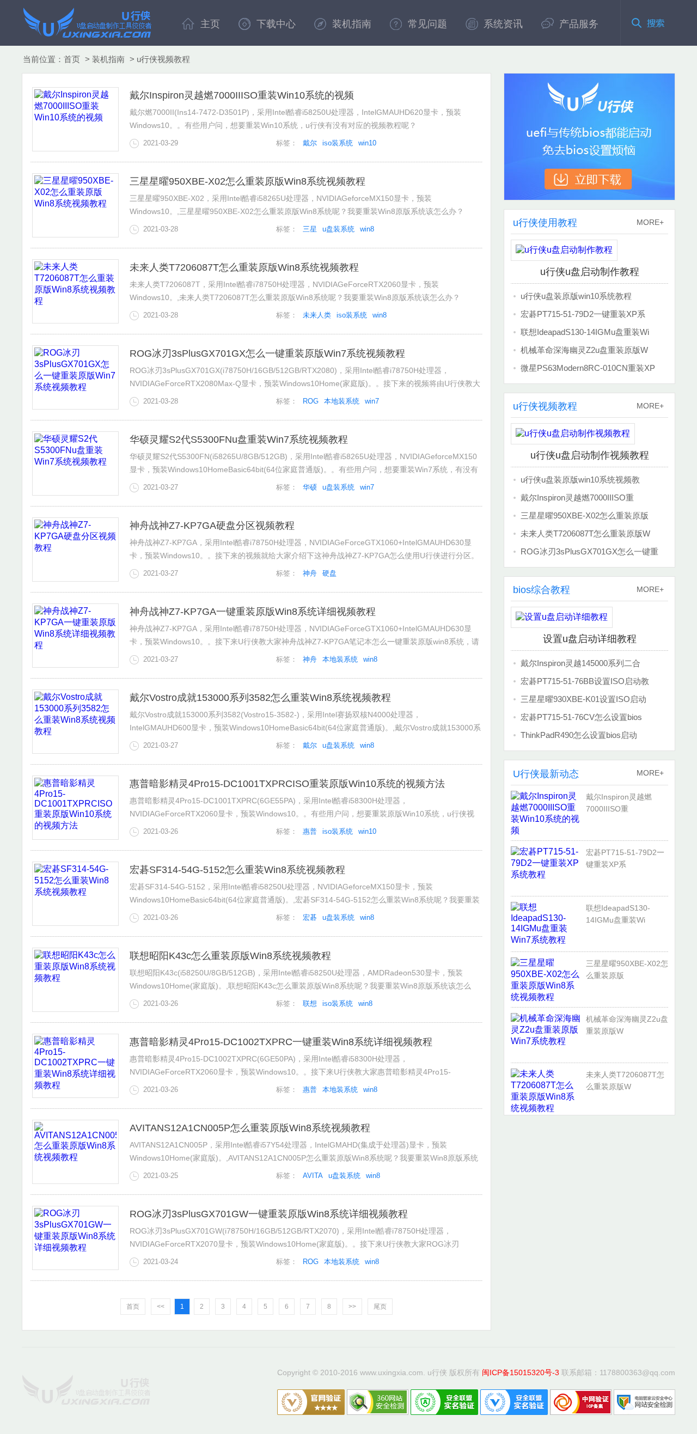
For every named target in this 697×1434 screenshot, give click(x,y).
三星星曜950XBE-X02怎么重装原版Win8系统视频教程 (247, 181)
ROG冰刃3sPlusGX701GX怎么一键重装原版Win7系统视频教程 (267, 353)
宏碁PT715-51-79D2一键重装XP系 (583, 314)
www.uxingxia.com (391, 1372)
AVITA (313, 1175)
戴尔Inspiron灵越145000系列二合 (580, 663)
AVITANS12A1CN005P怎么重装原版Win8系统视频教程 (250, 1127)
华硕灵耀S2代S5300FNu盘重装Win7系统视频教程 (239, 439)
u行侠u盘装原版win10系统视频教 (580, 479)
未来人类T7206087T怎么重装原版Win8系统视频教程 (244, 267)
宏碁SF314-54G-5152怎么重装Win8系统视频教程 (237, 869)
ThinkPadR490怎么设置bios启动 (579, 735)
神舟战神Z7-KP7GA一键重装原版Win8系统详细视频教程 (253, 611)
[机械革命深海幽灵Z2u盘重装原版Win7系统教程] (548, 1035)
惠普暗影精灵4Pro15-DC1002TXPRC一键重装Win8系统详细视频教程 (281, 1041)
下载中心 (276, 24)
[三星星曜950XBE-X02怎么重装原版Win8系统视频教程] (548, 979)
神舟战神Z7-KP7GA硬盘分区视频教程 (212, 525)
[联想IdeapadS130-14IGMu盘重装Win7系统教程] (548, 923)
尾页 (380, 1306)
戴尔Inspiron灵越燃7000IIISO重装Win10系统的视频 (242, 95)
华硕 (310, 487)
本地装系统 (341, 401)
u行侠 (87, 22)
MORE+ (650, 222)
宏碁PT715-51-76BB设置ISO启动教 (585, 681)
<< (160, 1306)
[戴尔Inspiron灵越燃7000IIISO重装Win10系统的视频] (548, 812)
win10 (367, 143)
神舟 (310, 573)
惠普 (310, 831)
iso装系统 (337, 143)
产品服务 (578, 24)
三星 (310, 229)
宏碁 (310, 917)
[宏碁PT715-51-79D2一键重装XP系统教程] (548, 868)
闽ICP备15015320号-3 (520, 1372)
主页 (210, 24)
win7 (372, 401)
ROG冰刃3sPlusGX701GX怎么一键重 (589, 551)
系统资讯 (503, 24)
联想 (310, 1003)
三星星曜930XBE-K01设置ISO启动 (583, 699)
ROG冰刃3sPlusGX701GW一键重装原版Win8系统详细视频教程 (269, 1214)
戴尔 (310, 143)
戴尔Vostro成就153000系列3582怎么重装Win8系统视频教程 (260, 697)
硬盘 (329, 573)
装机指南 (351, 24)
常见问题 (427, 24)
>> (352, 1306)
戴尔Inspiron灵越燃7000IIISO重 (577, 497)
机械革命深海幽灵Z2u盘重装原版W (584, 350)
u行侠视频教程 (163, 59)
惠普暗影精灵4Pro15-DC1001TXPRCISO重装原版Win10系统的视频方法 (287, 783)
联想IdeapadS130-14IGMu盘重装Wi (585, 332)
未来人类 (317, 315)
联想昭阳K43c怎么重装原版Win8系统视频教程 (230, 955)
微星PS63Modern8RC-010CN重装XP (588, 368)
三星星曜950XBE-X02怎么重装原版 (585, 515)
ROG (311, 401)
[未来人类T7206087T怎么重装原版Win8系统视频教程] (548, 1090)
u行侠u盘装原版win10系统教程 (576, 296)
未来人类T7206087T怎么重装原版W (585, 533)
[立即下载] (589, 137)
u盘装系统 (338, 229)
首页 (72, 59)
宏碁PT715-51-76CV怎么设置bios (581, 717)
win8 (367, 229)
